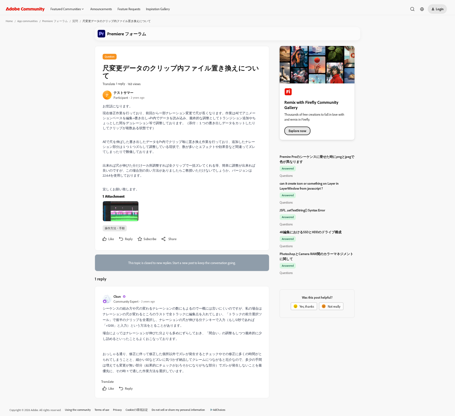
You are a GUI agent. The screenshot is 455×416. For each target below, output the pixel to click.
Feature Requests (129, 9)
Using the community (78, 409)
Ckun (117, 296)
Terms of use (102, 409)
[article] (181, 343)
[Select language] (422, 9)
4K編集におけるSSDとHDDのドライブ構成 (310, 232)
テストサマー (123, 93)
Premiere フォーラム (55, 21)
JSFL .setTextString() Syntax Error (302, 210)
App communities (27, 21)
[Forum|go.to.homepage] (25, 9)
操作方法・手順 (115, 228)
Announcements (101, 9)
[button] (437, 9)
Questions (286, 176)
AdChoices (219, 409)
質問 (75, 21)
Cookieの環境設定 (137, 409)
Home (9, 21)
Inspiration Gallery (158, 9)
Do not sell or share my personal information (178, 409)
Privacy (117, 409)
